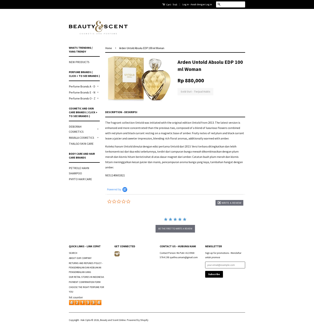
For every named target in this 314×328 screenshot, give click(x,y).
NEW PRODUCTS (79, 62)
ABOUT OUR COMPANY (80, 258)
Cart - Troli (171, 4)
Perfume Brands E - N (82, 92)
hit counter (76, 297)
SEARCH (73, 253)
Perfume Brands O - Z (82, 98)
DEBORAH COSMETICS (76, 129)
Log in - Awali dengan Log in (197, 4)
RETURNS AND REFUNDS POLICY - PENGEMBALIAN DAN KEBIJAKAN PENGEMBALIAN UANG (86, 268)
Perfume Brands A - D (82, 86)
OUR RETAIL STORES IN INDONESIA (86, 277)
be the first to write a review (175, 228)
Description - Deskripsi (121, 112)
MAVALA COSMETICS (81, 137)
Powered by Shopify (137, 320)
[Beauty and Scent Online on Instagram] (117, 255)
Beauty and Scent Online (113, 320)
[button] (229, 203)
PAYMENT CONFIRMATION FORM (84, 282)
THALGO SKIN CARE (81, 143)
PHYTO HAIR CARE (80, 179)
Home (108, 48)
